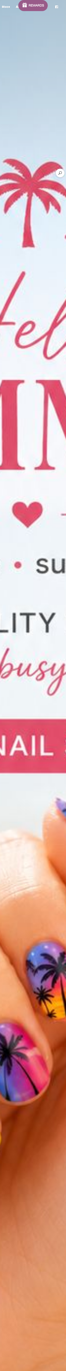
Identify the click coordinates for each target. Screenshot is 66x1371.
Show (33, 5)
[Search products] (60, 173)
